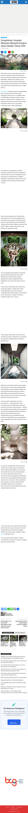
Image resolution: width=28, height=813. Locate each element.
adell (5, 612)
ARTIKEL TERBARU (20, 632)
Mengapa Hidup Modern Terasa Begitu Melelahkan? (12, 680)
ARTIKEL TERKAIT (8, 632)
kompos (6, 615)
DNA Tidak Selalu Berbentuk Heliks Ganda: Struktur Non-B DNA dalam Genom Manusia (13, 661)
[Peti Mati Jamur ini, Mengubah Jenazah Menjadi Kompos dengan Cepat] (5, 638)
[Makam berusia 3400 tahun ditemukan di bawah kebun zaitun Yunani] (23, 638)
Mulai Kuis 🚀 (14, 723)
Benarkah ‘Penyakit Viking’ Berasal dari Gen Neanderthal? (13, 677)
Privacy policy (19, 807)
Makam (11, 615)
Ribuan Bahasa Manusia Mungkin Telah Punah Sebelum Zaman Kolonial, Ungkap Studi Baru (13, 674)
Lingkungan (3, 37)
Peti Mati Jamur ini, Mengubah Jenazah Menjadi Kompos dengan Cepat (5, 643)
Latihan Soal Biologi (14, 809)
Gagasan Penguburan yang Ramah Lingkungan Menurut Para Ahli (13, 644)
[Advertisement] (14, 19)
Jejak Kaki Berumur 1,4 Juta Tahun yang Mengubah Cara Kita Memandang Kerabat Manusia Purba (13, 669)
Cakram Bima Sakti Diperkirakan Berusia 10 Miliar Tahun (21, 623)
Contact (7, 807)
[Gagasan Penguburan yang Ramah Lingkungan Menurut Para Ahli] (14, 638)
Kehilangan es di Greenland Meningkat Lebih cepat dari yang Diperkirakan (6, 624)
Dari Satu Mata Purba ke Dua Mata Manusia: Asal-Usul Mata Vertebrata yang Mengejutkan (13, 665)
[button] (25, 2)
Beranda (2, 34)
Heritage (20, 640)
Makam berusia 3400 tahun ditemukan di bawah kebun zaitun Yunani (22, 643)
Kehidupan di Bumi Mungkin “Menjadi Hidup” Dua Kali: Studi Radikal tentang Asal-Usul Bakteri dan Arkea (13, 657)
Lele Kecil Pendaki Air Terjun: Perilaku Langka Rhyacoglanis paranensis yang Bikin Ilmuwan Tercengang (14, 691)
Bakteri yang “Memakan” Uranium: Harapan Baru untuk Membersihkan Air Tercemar (13, 687)
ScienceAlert (8, 613)
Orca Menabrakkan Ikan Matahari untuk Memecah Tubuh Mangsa (13, 683)
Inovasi (11, 640)
